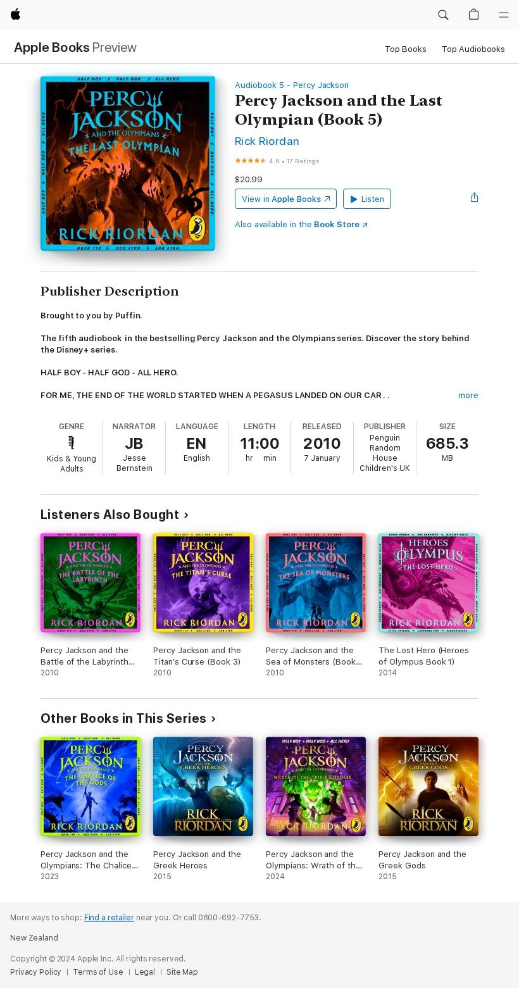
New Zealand (34, 938)
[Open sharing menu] (475, 199)
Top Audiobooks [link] (473, 49)
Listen (373, 199)
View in (281, 199)
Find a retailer (109, 917)
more (468, 395)
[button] (443, 15)
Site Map (182, 972)
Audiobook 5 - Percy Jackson (292, 85)
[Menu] (504, 15)
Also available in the (297, 224)
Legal (145, 972)
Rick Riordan (267, 140)
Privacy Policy (35, 972)
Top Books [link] (406, 49)
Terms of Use (98, 972)
